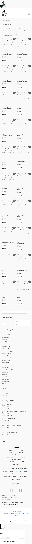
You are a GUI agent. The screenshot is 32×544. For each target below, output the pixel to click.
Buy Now (4, 60)
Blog (10, 452)
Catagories (16, 464)
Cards (18, 479)
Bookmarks (18, 471)
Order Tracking (16, 455)
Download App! (7, 521)
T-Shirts (11, 471)
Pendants (8, 474)
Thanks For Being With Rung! (12, 502)
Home (3, 20)
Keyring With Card (21, 468)
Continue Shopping (9, 541)
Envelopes (7, 468)
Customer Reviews (16, 459)
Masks (13, 468)
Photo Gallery (10, 457)
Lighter (20, 476)
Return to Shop (14, 536)
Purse (25, 476)
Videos (23, 457)
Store (21, 450)
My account (11, 461)
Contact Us (18, 521)
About (21, 452)
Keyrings (4, 471)
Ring (13, 479)
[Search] (29, 312)
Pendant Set (15, 474)
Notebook (25, 471)
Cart (23, 461)
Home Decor (6, 476)
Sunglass (14, 476)
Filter (4, 324)
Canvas (23, 474)
